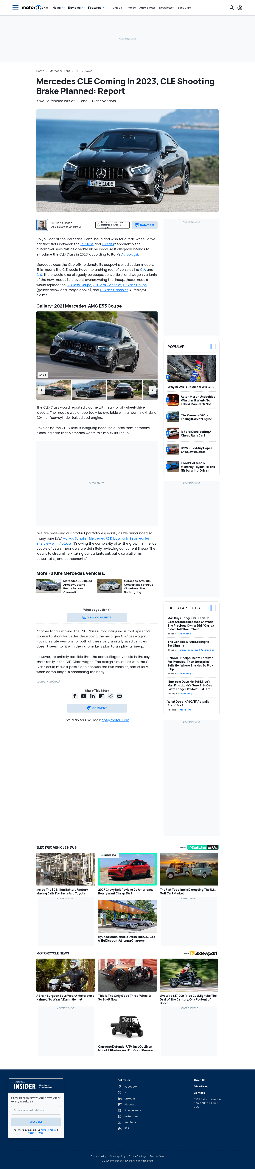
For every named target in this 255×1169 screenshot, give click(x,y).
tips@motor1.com (115, 720)
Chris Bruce (63, 223)
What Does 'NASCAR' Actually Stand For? (188, 703)
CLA (143, 269)
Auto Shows (147, 7)
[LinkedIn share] (92, 696)
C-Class (87, 244)
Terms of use (157, 1156)
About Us (199, 1080)
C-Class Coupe (79, 285)
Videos (117, 7)
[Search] (232, 7)
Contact (199, 1092)
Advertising (201, 1086)
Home (40, 71)
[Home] (35, 7)
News (57, 8)
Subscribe (36, 1121)
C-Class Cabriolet (107, 285)
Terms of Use (35, 1132)
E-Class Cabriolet (114, 290)
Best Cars (184, 7)
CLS (39, 274)
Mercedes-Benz (60, 71)
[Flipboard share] (101, 696)
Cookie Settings (137, 1156)
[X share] (83, 696)
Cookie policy (117, 1156)
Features (95, 8)
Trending (185, 633)
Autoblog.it (53, 681)
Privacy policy (99, 1156)
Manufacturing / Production (197, 649)
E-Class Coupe (135, 285)
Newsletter (166, 7)
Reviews (74, 8)
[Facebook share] (74, 696)
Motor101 (185, 709)
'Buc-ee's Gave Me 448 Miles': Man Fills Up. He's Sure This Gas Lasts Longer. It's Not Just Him (189, 685)
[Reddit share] (110, 696)
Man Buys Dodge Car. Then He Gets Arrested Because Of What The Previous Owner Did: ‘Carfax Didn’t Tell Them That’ (190, 623)
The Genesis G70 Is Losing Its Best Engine (188, 643)
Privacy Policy (48, 1129)
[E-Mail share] (119, 696)
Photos (131, 7)
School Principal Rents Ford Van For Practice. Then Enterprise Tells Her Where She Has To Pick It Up (190, 663)
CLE (78, 71)
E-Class (108, 244)
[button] (41, 390)
